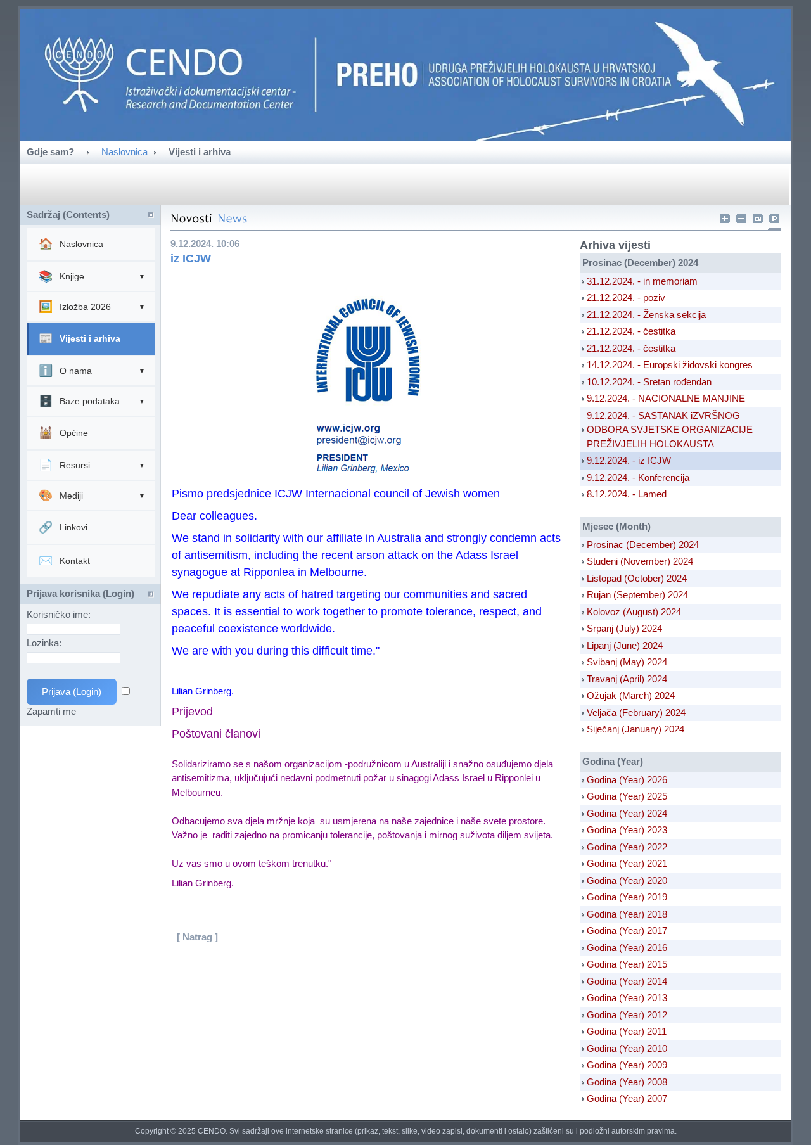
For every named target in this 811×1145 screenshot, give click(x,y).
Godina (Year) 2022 (627, 846)
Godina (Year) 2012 (627, 1014)
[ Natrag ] (197, 936)
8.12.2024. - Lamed (627, 494)
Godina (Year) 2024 (627, 813)
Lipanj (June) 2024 (625, 645)
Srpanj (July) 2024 (624, 628)
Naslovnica (124, 151)
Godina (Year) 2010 (627, 1048)
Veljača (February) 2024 (636, 712)
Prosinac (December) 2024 (643, 544)
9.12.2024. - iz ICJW (629, 460)
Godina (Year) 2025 (627, 796)
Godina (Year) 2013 (627, 997)
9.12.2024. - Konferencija (638, 477)
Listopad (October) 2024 (637, 578)
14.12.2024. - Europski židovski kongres (670, 364)
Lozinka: (45, 642)
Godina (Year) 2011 (627, 1031)
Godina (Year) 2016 (627, 947)
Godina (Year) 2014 (627, 981)
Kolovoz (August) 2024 (634, 611)
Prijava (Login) (71, 691)
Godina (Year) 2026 (627, 779)
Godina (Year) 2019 (627, 897)
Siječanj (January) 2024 (635, 729)
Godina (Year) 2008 (627, 1082)
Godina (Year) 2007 (627, 1098)
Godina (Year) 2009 (627, 1064)
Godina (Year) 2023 (627, 829)
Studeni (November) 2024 (640, 561)
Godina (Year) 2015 (627, 964)
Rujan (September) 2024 (637, 594)
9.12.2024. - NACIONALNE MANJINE (666, 398)
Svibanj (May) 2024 (627, 661)
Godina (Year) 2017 (627, 930)
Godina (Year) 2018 (627, 914)
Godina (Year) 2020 (627, 880)
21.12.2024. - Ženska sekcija (646, 314)
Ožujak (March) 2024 (631, 695)
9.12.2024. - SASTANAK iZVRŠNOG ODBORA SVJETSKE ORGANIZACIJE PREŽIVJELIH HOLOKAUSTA (670, 429)
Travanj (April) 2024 (627, 679)
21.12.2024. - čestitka (631, 331)
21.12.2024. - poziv (626, 297)
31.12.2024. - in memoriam (642, 281)
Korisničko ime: (60, 614)
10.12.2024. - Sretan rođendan (649, 381)
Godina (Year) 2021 (627, 863)
